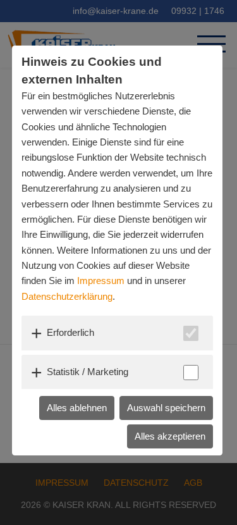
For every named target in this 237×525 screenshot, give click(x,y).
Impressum (101, 280)
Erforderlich (70, 332)
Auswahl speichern (166, 407)
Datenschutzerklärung (66, 296)
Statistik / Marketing (87, 371)
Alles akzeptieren (170, 436)
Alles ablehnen (77, 407)
